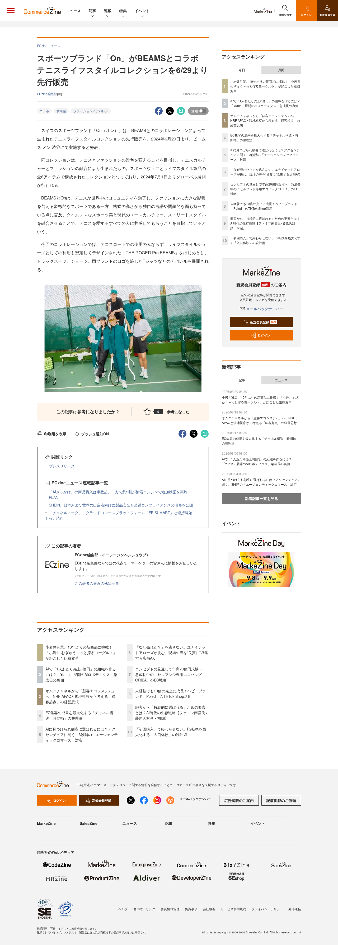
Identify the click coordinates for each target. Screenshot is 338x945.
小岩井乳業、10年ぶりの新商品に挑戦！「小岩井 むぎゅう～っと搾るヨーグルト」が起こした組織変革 (81, 652)
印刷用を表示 (55, 433)
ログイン (264, 335)
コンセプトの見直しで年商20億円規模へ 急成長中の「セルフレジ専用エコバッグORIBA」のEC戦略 (170, 674)
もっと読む (54, 518)
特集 (123, 10)
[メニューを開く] (10, 10)
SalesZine (88, 823)
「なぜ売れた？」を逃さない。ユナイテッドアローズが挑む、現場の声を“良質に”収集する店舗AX (171, 652)
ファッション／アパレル (90, 111)
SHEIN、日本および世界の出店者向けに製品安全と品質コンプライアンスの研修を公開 (121, 505)
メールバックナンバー (264, 308)
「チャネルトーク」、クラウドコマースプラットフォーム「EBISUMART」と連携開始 (120, 512)
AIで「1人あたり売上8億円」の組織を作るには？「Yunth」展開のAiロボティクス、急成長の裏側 (81, 674)
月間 (281, 69)
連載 (107, 10)
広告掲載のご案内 (239, 800)
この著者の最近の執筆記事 (97, 583)
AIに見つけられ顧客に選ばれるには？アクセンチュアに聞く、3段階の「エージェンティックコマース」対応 (81, 734)
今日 (242, 69)
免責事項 (191, 909)
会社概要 (209, 909)
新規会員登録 (263, 322)
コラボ (44, 111)
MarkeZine (46, 823)
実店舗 (61, 111)
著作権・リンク (144, 909)
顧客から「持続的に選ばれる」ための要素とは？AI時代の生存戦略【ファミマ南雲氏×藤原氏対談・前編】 (171, 712)
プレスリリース (62, 466)
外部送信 (294, 909)
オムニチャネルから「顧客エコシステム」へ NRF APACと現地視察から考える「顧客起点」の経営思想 (80, 696)
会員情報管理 (170, 909)
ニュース (73, 10)
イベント (142, 10)
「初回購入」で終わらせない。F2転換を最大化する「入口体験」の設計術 (170, 731)
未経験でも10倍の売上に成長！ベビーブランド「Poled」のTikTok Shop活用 (170, 693)
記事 (92, 10)
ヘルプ (123, 909)
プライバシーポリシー (267, 909)
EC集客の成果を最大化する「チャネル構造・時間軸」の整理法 (79, 715)
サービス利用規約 (233, 909)
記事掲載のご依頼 (281, 800)
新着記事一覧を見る (261, 498)
